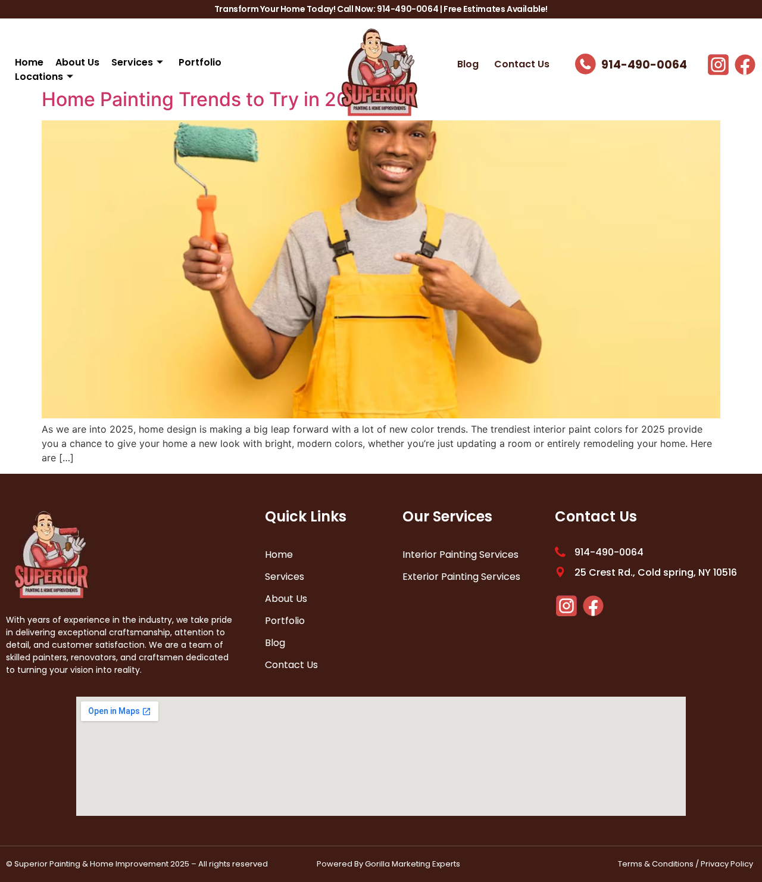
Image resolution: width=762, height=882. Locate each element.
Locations (39, 76)
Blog (468, 64)
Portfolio (200, 62)
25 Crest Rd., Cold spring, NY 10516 (655, 572)
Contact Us (521, 64)
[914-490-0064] (585, 64)
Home (29, 62)
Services (132, 62)
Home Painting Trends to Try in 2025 (207, 99)
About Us (77, 62)
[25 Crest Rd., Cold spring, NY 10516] (560, 572)
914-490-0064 (644, 65)
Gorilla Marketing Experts (412, 863)
